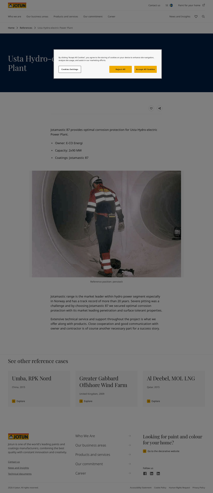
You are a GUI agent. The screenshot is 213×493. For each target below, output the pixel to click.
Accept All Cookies (145, 69)
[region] (108, 64)
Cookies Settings (69, 69)
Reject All (120, 69)
